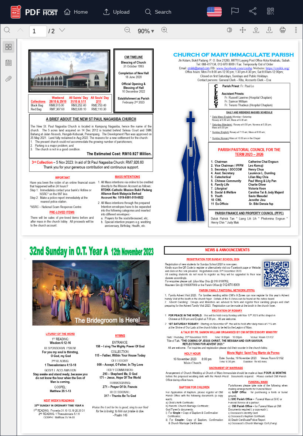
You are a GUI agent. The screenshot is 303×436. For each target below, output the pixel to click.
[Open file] (256, 30)
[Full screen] (243, 30)
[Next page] (62, 30)
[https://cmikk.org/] (277, 68)
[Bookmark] (8, 63)
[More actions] (296, 30)
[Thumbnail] (8, 47)
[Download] (269, 30)
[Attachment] (8, 79)
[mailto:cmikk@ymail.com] (198, 68)
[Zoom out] (127, 30)
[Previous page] (20, 30)
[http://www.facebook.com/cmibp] (234, 68)
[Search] (7, 30)
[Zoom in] (164, 30)
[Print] (283, 30)
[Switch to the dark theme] (229, 30)
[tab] (8, 48)
